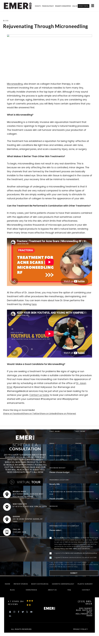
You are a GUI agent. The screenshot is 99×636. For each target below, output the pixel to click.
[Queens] (7, 519)
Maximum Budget (58, 468)
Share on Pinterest (66, 413)
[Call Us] (7, 532)
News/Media (31, 590)
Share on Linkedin (48, 413)
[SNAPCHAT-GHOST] (10, 612)
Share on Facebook (13, 413)
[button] (92, 6)
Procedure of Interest (61, 456)
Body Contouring (39, 584)
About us (52, 590)
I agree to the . (76, 553)
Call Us (16, 529)
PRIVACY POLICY (80, 629)
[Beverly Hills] (7, 494)
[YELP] (27, 612)
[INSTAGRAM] (14, 612)
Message (54, 506)
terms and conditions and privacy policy (81, 553)
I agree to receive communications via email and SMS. (75, 557)
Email (53, 443)
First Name (55, 431)
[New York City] (7, 507)
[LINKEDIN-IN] (10, 616)
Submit (73, 573)
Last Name (81, 431)
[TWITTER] (23, 612)
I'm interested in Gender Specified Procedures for (72, 493)
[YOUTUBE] (31, 612)
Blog (12, 590)
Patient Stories (21, 584)
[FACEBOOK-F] (18, 612)
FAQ (69, 590)
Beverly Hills (19, 491)
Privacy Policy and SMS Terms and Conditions (72, 549)
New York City (20, 504)
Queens (16, 516)
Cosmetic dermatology (63, 584)
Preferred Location (60, 480)
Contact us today (39, 395)
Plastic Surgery (85, 584)
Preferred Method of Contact (64, 526)
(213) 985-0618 (19, 532)
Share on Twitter (31, 413)
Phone (79, 443)
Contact (86, 590)
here (34, 304)
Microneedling (15, 83)
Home (7, 584)
